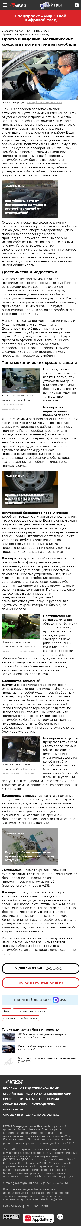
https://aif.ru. (54, 1199)
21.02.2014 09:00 (12, 30)
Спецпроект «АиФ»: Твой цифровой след (40, 18)
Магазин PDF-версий (42, 1099)
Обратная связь (15, 1104)
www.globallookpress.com (44, 102)
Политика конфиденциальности (25, 1206)
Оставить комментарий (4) (41, 982)
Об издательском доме (39, 1088)
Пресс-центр (13, 1099)
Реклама (10, 1088)
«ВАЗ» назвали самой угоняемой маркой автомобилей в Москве (42, 1036)
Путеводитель (43, 1104)
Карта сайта (13, 1109)
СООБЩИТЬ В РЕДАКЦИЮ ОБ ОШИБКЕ (31, 1114)
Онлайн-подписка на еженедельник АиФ (37, 1093)
